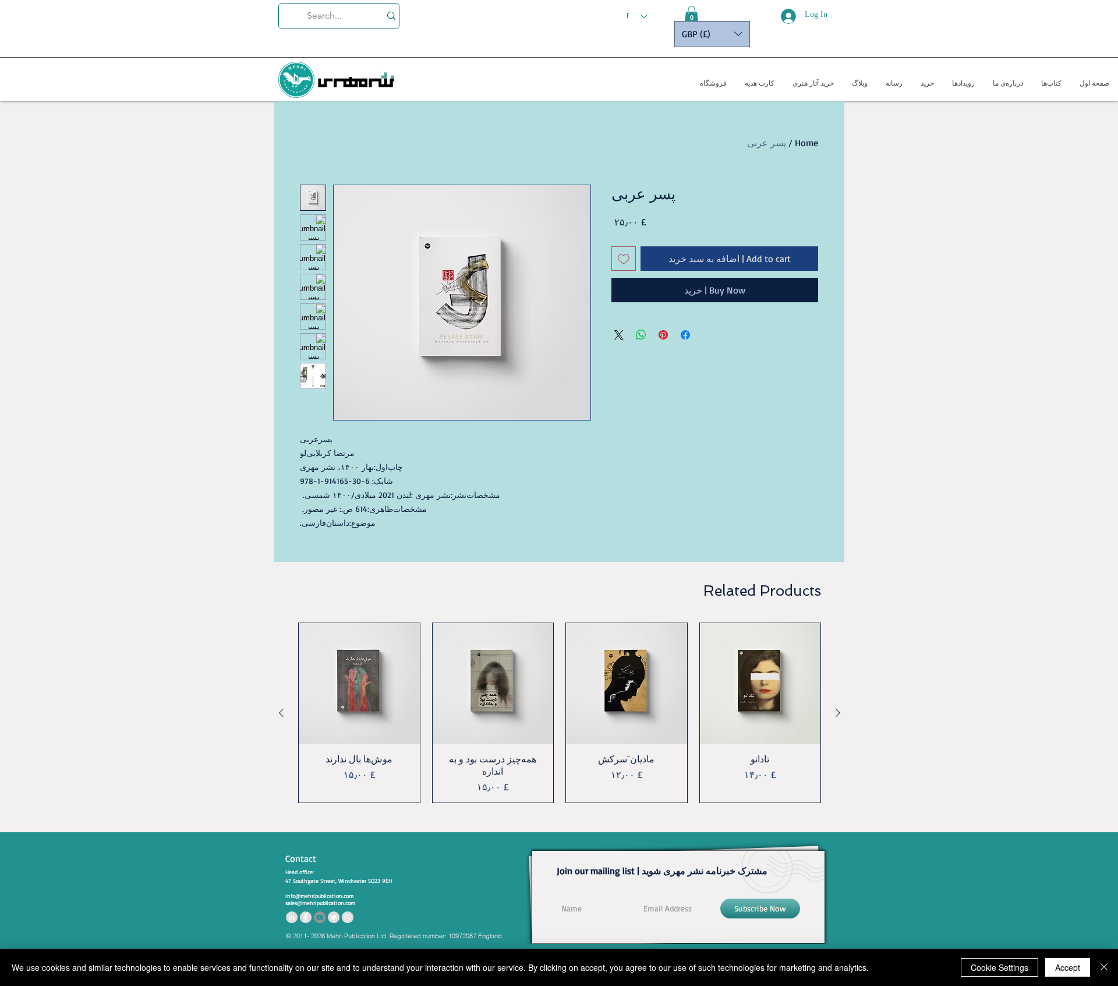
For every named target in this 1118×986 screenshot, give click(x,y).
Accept (1067, 967)
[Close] (1104, 967)
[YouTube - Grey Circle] (320, 917)
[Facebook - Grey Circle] (306, 917)
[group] (559, 713)
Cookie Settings (999, 967)
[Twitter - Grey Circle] (333, 917)
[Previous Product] (838, 713)
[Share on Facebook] (685, 335)
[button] (691, 14)
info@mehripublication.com (319, 895)
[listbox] (712, 34)
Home (806, 143)
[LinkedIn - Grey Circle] (292, 917)
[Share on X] (619, 335)
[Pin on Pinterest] (663, 335)
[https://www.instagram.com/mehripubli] (347, 917)
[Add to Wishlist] (623, 258)
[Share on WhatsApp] (641, 335)
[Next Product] (281, 713)
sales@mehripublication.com (320, 902)
